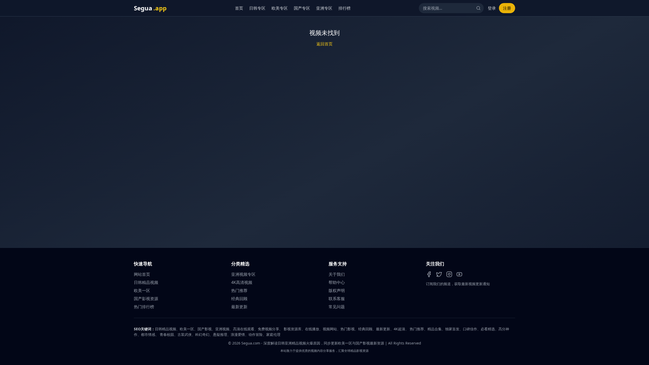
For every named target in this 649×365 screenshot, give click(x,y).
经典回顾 (239, 298)
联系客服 (337, 298)
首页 (238, 8)
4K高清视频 (241, 282)
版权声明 (337, 290)
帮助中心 (337, 282)
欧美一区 (142, 290)
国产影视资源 (146, 298)
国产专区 (301, 8)
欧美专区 (279, 8)
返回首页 (324, 44)
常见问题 (337, 306)
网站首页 (142, 274)
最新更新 (239, 306)
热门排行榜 (144, 306)
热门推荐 (239, 290)
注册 (507, 8)
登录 (492, 8)
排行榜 (344, 8)
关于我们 (337, 274)
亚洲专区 (323, 8)
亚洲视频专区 (243, 274)
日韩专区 (256, 8)
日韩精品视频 (146, 282)
